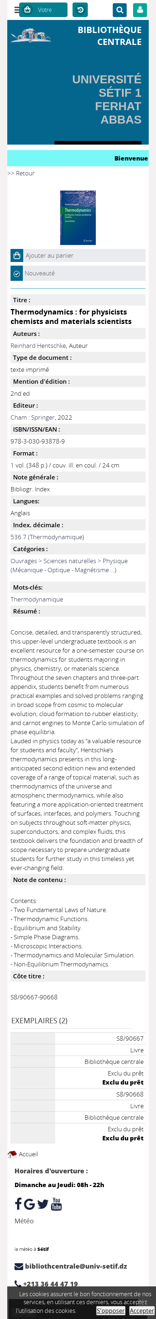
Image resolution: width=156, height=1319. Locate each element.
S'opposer (111, 1311)
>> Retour (21, 173)
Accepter (142, 1311)
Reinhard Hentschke (38, 345)
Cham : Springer (33, 417)
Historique (80, 10)
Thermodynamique (37, 599)
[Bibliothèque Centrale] (31, 34)
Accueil (27, 1154)
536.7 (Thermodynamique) (47, 537)
